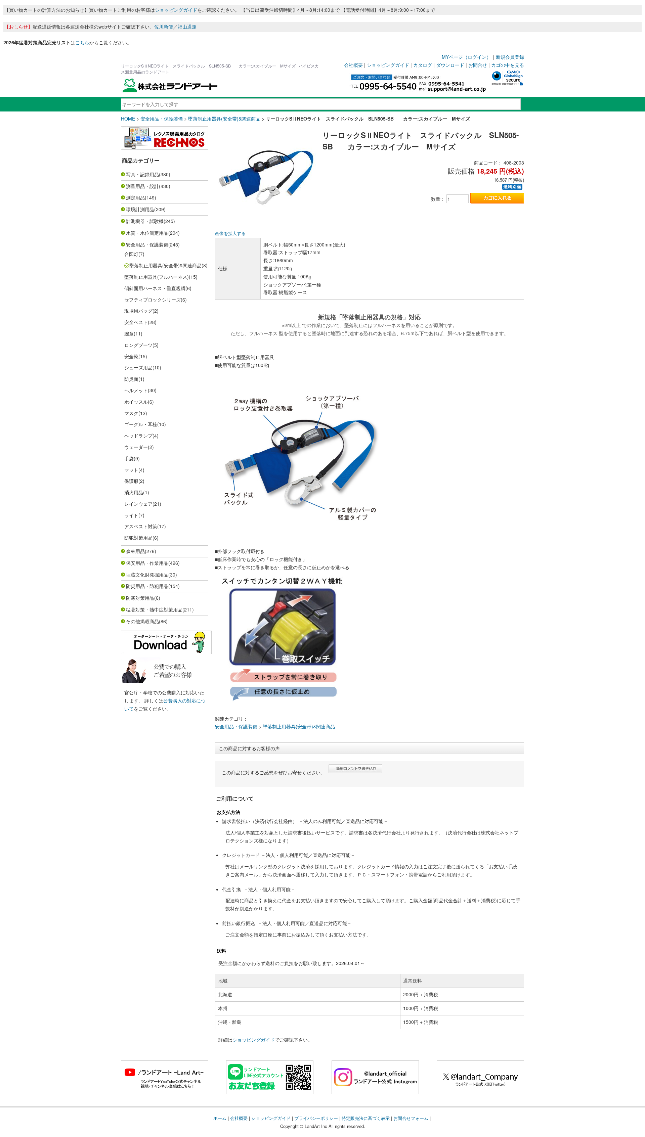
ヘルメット (136, 390)
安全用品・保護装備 (161, 118)
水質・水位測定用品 (147, 232)
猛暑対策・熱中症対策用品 (154, 609)
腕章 (129, 333)
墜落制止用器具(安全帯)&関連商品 (224, 118)
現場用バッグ (138, 310)
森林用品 (135, 551)
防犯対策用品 (138, 537)
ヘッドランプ (138, 435)
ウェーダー (136, 447)
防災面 (131, 378)
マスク (131, 413)
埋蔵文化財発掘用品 (147, 574)
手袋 (129, 458)
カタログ (422, 64)
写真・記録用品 (142, 174)
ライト (131, 515)
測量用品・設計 (142, 186)
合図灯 (131, 254)
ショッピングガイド (176, 9)
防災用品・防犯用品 (147, 586)
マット (131, 469)
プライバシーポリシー (316, 1118)
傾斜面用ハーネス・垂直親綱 (154, 288)
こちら (82, 42)
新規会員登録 (510, 56)
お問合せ (477, 64)
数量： (438, 198)
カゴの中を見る (507, 64)
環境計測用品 (140, 209)
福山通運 (187, 26)
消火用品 (133, 492)
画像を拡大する (230, 233)
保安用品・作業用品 (147, 562)
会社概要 (353, 64)
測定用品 (135, 197)
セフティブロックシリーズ (152, 299)
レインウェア (138, 503)
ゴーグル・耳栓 (140, 424)
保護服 (131, 480)
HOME (128, 118)
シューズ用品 (138, 367)
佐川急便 (163, 26)
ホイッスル (136, 401)
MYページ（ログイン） (466, 56)
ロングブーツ (138, 345)
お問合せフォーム (410, 1118)
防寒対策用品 (140, 597)
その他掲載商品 (142, 621)
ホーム (219, 1118)
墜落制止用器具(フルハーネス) (156, 276)
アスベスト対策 (140, 526)
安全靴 (131, 356)
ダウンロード (450, 64)
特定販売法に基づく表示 (366, 1118)
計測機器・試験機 (145, 221)
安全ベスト (136, 322)
